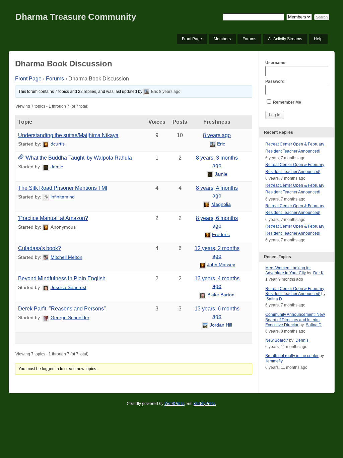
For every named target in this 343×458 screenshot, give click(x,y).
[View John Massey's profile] (202, 264)
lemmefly (274, 361)
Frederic (221, 234)
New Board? (276, 340)
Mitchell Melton (66, 257)
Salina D (274, 299)
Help (318, 39)
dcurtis (58, 144)
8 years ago (170, 91)
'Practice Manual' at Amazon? (53, 218)
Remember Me (286, 102)
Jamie (57, 166)
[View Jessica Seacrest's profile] (46, 287)
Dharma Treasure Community (75, 17)
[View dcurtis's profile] (46, 144)
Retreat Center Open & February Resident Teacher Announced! (294, 291)
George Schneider (70, 317)
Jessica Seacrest (68, 287)
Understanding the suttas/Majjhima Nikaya (68, 135)
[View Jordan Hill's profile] (205, 325)
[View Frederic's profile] (207, 234)
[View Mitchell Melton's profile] (46, 257)
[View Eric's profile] (146, 91)
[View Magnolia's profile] (206, 204)
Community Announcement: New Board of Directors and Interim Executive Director (295, 319)
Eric (154, 91)
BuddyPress (204, 403)
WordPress (174, 403)
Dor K (318, 273)
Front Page (192, 39)
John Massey (221, 264)
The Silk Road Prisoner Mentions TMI (62, 188)
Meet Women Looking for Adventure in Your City (288, 271)
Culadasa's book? (39, 248)
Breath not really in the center (292, 355)
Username (275, 62)
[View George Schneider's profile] (46, 317)
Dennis (301, 340)
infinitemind (63, 196)
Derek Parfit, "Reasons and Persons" (62, 308)
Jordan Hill (221, 325)
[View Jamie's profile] (46, 166)
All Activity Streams (285, 39)
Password (274, 81)
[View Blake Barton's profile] (202, 294)
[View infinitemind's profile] (46, 196)
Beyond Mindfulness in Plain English (62, 278)
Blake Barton (220, 294)
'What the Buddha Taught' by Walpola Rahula (78, 158)
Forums (249, 39)
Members (222, 39)
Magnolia (221, 204)
